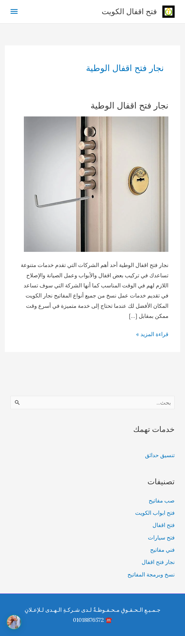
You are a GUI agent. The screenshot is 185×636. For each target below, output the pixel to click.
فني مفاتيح (162, 549)
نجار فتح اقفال (158, 561)
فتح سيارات (161, 537)
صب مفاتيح (162, 500)
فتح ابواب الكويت (155, 512)
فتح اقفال (163, 524)
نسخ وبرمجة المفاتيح (151, 574)
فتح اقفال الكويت (129, 11)
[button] (14, 622)
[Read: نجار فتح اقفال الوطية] (96, 183)
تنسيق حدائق (160, 455)
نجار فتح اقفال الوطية (129, 105)
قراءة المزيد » (152, 334)
